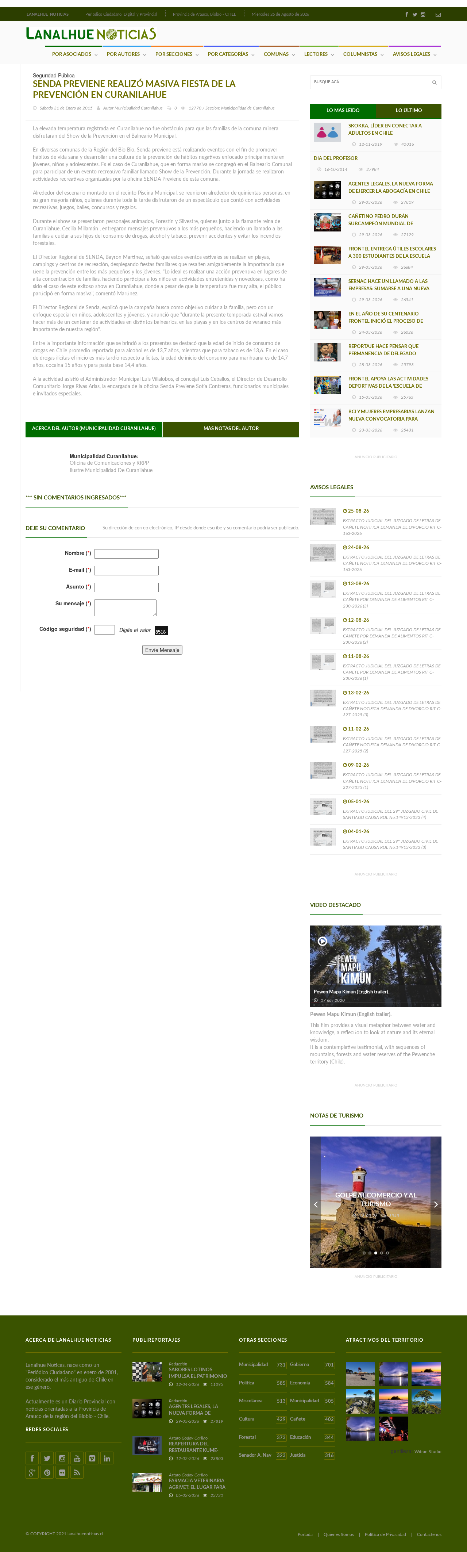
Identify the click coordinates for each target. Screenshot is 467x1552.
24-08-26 (358, 547)
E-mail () (80, 569)
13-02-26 (358, 693)
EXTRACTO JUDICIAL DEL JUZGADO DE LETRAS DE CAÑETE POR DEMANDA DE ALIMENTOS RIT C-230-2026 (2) (391, 636)
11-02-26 (358, 729)
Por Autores (123, 54)
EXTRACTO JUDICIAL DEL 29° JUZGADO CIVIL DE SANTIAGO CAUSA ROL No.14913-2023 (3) (390, 844)
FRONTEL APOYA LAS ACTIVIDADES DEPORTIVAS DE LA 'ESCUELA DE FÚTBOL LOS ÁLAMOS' (388, 386)
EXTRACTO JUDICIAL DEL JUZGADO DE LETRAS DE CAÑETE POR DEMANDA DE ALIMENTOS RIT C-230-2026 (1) (391, 672)
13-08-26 (358, 584)
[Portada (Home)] (77, 13)
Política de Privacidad (385, 1534)
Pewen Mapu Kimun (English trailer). (351, 992)
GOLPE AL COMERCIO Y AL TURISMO (376, 1200)
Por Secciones (173, 54)
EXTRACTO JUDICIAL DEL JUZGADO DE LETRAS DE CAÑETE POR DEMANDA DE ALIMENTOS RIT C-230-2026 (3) (391, 599)
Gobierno (311, 1365)
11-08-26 (358, 656)
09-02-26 (358, 765)
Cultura (262, 1419)
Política (262, 1383)
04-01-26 (358, 831)
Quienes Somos (339, 1534)
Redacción (178, 1364)
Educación (311, 1437)
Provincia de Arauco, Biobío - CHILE (204, 14)
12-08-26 (358, 620)
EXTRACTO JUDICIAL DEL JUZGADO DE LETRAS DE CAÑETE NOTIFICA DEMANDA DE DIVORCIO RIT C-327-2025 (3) (392, 708)
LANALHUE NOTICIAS (48, 14)
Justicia (311, 1455)
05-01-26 (358, 802)
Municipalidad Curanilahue (139, 108)
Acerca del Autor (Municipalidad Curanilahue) (94, 428)
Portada (305, 1534)
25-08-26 (358, 511)
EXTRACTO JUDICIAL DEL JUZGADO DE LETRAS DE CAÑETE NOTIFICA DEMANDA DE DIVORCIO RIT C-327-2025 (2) (392, 744)
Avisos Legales (411, 54)
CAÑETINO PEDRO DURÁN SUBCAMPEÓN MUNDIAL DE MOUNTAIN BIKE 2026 (380, 224)
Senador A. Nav (262, 1455)
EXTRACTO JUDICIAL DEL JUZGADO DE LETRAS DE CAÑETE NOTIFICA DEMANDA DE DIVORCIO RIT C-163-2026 (392, 526)
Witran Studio (427, 1451)
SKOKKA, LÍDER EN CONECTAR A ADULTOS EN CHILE (385, 130)
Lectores (316, 54)
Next (436, 1202)
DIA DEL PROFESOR (336, 158)
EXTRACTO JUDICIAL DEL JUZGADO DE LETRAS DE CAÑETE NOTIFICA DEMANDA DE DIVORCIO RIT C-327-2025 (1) (392, 781)
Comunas (276, 54)
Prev (315, 1202)
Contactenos (429, 1534)
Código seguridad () (65, 628)
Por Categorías (228, 54)
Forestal (262, 1437)
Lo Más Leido (343, 110)
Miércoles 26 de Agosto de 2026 (280, 14)
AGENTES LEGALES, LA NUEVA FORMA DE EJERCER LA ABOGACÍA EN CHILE (390, 188)
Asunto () (78, 586)
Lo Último (409, 110)
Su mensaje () (73, 603)
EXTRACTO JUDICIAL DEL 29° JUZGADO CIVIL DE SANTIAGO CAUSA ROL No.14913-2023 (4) (390, 814)
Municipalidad (262, 1365)
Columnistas (360, 54)
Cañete (311, 1419)
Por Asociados (71, 54)
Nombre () (78, 552)
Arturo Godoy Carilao (188, 1438)
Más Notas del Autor (231, 428)
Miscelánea (262, 1401)
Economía (311, 1383)
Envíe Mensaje (162, 650)
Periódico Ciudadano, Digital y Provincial (121, 14)
